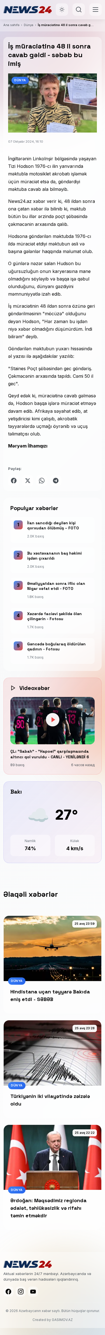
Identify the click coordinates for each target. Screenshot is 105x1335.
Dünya (28, 25)
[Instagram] (21, 1292)
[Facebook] (8, 1292)
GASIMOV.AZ (62, 1320)
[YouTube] (33, 1292)
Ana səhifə (11, 25)
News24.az (20, 201)
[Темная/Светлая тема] (62, 9)
